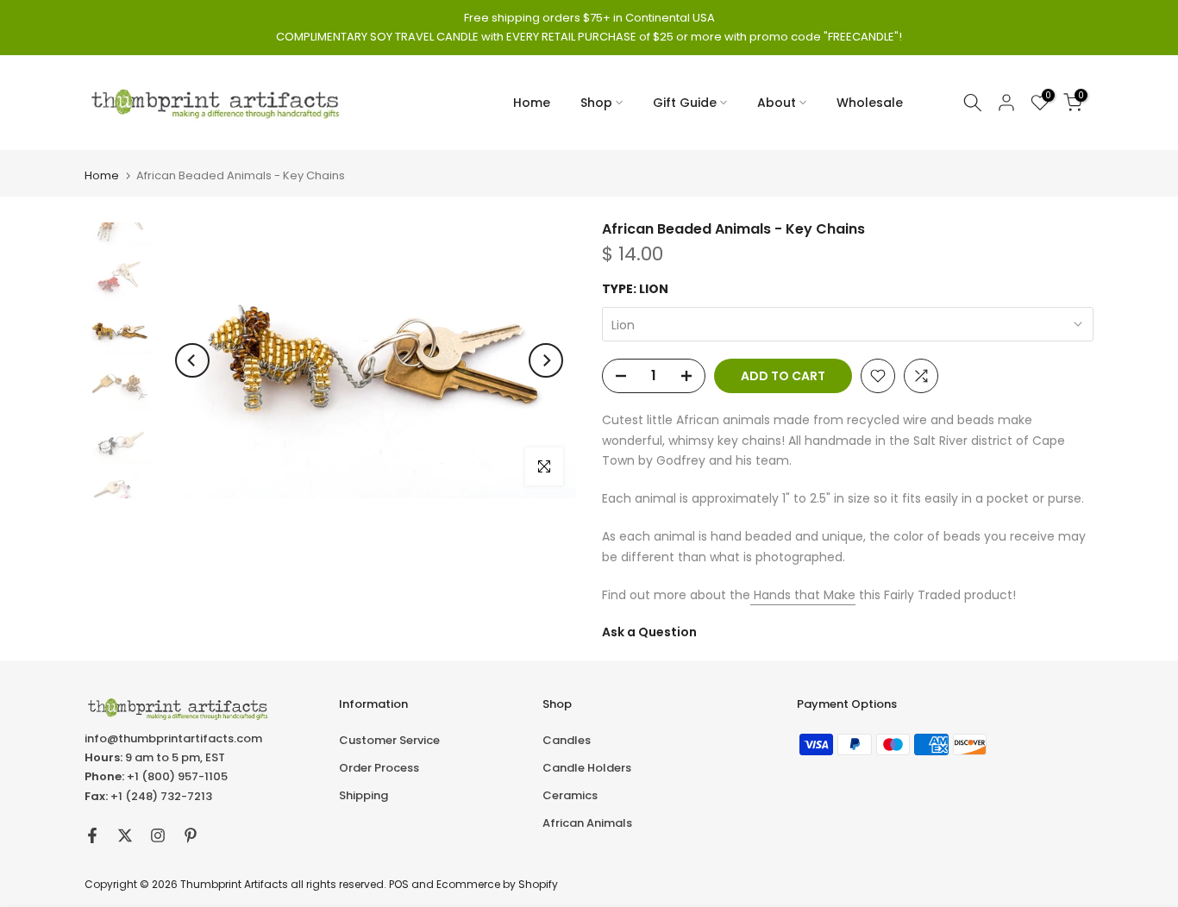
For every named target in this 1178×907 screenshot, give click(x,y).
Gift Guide (685, 102)
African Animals (587, 823)
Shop (596, 102)
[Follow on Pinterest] (190, 835)
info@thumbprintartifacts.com (173, 738)
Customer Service (389, 740)
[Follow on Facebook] (92, 835)
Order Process (379, 768)
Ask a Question (649, 632)
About (776, 102)
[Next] (546, 360)
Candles (566, 740)
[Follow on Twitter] (125, 835)
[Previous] (192, 360)
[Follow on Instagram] (158, 835)
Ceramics (570, 795)
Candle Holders (586, 768)
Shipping (363, 795)
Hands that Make (802, 595)
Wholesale (870, 102)
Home (531, 102)
